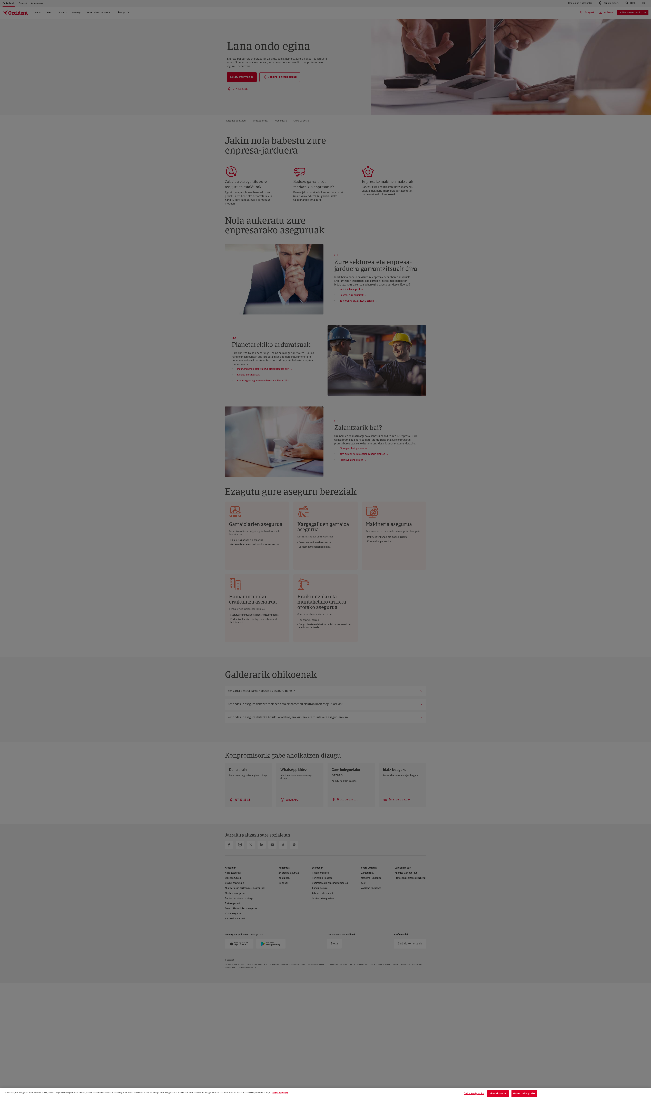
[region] (325, 1094)
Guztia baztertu (498, 1094)
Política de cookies (280, 1093)
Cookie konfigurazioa (474, 1094)
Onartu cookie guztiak (524, 1094)
